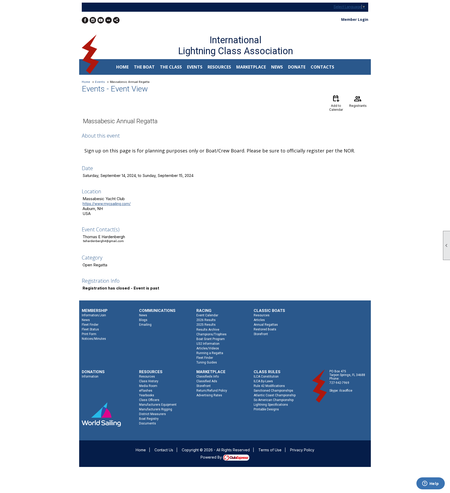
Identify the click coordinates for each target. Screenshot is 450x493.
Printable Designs (266, 409)
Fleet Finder (90, 324)
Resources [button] (219, 67)
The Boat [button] (144, 67)
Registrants (358, 101)
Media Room (148, 386)
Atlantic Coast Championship (275, 395)
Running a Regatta (209, 353)
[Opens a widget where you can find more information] (430, 483)
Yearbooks (146, 395)
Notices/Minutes (94, 339)
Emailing (145, 324)
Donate (296, 67)
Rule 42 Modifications (269, 386)
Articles (259, 320)
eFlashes (145, 390)
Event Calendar (207, 315)
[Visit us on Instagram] (93, 20)
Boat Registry (149, 419)
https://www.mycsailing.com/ (107, 204)
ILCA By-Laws (263, 381)
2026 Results (206, 320)
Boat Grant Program (210, 339)
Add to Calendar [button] (336, 103)
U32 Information (208, 344)
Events (100, 82)
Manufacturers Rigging (155, 409)
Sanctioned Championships (273, 390)
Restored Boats (265, 329)
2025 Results (206, 324)
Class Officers (149, 400)
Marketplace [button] (251, 67)
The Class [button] (171, 67)
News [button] (277, 67)
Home (122, 67)
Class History (148, 381)
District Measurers (152, 414)
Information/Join (94, 315)
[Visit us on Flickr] (108, 20)
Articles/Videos (207, 348)
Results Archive (207, 329)
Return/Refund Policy (211, 390)
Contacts (322, 67)
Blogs (143, 320)
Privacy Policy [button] (302, 450)
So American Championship (273, 400)
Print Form (89, 334)
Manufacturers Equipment (158, 404)
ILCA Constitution (266, 376)
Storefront (261, 334)
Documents (147, 423)
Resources (262, 315)
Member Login (354, 19)
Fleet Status (90, 329)
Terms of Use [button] (270, 450)
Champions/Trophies (211, 334)
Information (90, 376)
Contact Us (163, 450)
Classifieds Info (207, 376)
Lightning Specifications (271, 404)
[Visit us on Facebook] (85, 20)
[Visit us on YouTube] (100, 20)
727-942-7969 (339, 383)
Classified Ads (206, 381)
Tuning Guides (206, 362)
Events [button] (194, 67)
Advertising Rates (209, 395)
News (86, 320)
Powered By (212, 457)
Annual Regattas (266, 324)
